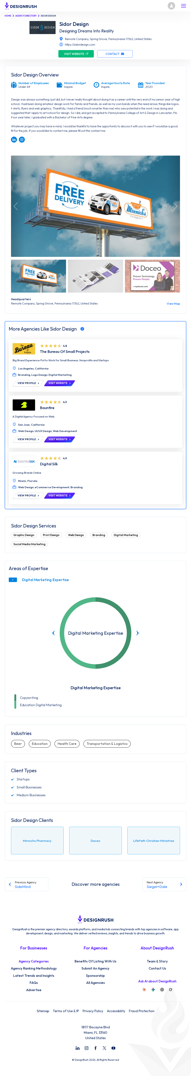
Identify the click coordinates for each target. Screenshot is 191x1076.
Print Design (51, 535)
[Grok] (170, 989)
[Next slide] (137, 633)
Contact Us (157, 968)
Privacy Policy (93, 1011)
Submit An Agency (95, 968)
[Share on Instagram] (22, 140)
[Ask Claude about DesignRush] (144, 989)
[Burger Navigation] (183, 6)
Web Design (76, 535)
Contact (113, 54)
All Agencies (95, 983)
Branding (99, 535)
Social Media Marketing (29, 544)
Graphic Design (23, 535)
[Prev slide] (53, 633)
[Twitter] (104, 1048)
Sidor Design (74, 24)
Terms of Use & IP (66, 1011)
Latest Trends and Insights (33, 976)
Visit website (74, 54)
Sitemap (43, 1011)
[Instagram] (86, 1048)
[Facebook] (95, 1048)
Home (8, 15)
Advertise (33, 990)
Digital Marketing (126, 535)
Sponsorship (95, 976)
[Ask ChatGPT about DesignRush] (162, 989)
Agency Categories (34, 961)
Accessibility (116, 1011)
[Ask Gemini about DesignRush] (153, 989)
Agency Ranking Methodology (34, 968)
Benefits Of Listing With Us (95, 961)
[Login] (171, 5)
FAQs (34, 983)
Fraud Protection (141, 1011)
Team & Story (157, 961)
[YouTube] (113, 1048)
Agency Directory (26, 15)
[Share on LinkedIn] (14, 140)
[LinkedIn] (77, 1048)
